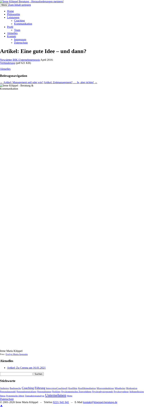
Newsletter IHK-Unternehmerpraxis (20, 59)
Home (10, 11)
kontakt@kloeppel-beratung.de (100, 402)
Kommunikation (23, 23)
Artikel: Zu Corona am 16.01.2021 (26, 367)
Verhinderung (7, 62)
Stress (2, 395)
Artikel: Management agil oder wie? (21, 82)
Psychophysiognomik (102, 391)
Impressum (20, 39)
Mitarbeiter (120, 388)
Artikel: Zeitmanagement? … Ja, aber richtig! (70, 82)
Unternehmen (55, 395)
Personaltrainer (44, 391)
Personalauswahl (8, 391)
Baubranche (15, 388)
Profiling (56, 391)
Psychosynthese (121, 391)
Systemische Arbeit (15, 395)
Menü (4, 5)
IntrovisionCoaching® (57, 388)
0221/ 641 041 (61, 402)
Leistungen (13, 17)
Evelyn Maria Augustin (17, 354)
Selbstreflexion (136, 391)
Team (17, 30)
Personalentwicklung (27, 391)
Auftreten (4, 388)
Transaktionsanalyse (34, 395)
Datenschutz (21, 42)
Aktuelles (12, 33)
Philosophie (13, 14)
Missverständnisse (105, 388)
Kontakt (11, 36)
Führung (40, 388)
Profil (10, 26)
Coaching (19, 20)
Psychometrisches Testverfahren (76, 391)
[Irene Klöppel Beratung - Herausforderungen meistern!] (32, 1)
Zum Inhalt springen (19, 4)
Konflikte (72, 388)
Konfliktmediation (87, 388)
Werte (69, 395)
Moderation (131, 388)
